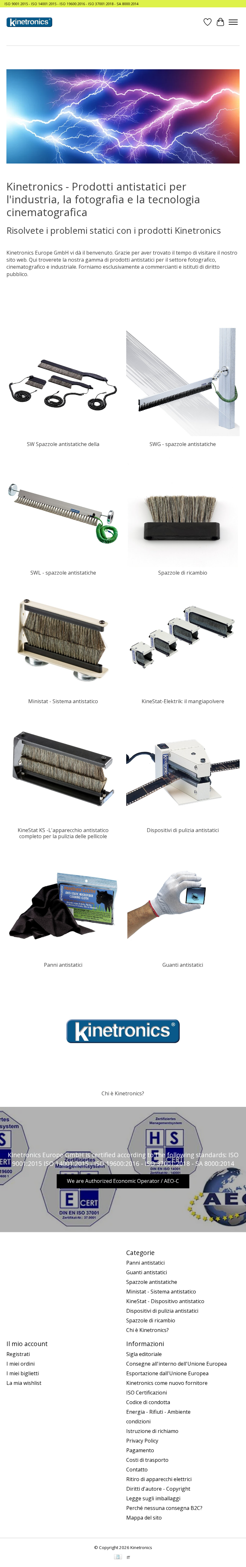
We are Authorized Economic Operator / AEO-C (123, 1180)
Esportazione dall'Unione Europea (167, 1373)
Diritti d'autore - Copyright (158, 1488)
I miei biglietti (22, 1373)
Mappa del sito (144, 1517)
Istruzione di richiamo (152, 1431)
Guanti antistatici (182, 964)
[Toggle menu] (233, 22)
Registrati (18, 1354)
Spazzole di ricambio (182, 572)
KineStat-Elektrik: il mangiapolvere (183, 701)
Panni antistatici (63, 964)
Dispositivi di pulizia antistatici (183, 830)
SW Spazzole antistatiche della (63, 444)
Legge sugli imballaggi (153, 1498)
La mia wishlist (23, 1382)
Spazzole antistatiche (151, 1281)
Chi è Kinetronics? (123, 1093)
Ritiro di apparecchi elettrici (159, 1479)
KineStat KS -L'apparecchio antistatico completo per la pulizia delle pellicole (63, 833)
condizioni (138, 1421)
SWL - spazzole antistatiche (63, 572)
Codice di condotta (148, 1402)
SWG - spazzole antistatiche (183, 444)
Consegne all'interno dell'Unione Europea (176, 1363)
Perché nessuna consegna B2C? (164, 1508)
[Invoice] (118, 1557)
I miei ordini (20, 1363)
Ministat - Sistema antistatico (63, 701)
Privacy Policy (142, 1440)
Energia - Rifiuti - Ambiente (158, 1411)
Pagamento (140, 1450)
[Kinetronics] (29, 22)
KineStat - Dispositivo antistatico (165, 1301)
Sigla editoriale (144, 1354)
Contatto (137, 1469)
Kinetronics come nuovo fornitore (167, 1382)
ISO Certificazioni (146, 1392)
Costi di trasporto (147, 1459)
